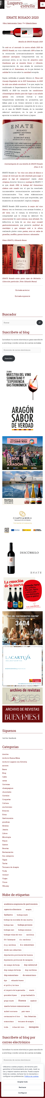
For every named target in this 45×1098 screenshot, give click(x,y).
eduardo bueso (17, 980)
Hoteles (5, 826)
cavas (4, 781)
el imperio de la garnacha (14, 990)
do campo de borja (12, 965)
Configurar (22, 1093)
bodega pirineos (25, 925)
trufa (6, 1027)
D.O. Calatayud (9, 940)
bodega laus (9, 925)
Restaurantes (7, 852)
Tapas (4, 860)
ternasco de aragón (26, 1021)
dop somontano (11, 975)
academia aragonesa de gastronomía (21, 904)
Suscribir (8, 358)
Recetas (5, 848)
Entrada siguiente (22, 296)
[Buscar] (40, 322)
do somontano (29, 975)
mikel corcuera (10, 1011)
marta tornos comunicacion (17, 1006)
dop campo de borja (12, 970)
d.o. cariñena (25, 940)
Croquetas (6, 799)
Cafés (4, 777)
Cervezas (6, 784)
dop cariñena (31, 970)
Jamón (5, 829)
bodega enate (22, 915)
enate (31, 990)
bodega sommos (24, 930)
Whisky (5, 886)
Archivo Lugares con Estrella (14, 762)
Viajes (4, 878)
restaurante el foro (12, 1016)
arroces (5, 766)
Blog (5, 23)
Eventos (5, 811)
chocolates (6, 792)
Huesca (22, 1000)
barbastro (8, 915)
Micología (6, 837)
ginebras (6, 822)
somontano (9, 1021)
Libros (5, 833)
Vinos (19, 23)
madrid (33, 1001)
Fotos (4, 814)
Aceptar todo (22, 1082)
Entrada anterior (22, 290)
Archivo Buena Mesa (11, 758)
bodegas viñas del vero (13, 935)
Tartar (5, 863)
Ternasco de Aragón (10, 867)
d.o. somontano (27, 945)
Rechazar (22, 1087)
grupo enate (9, 1001)
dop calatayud (30, 965)
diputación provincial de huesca (18, 955)
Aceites (5, 754)
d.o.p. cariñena (10, 945)
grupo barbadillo (28, 995)
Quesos (5, 845)
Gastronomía (12, 23)
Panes (4, 841)
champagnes (7, 788)
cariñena (30, 935)
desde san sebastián (12, 950)
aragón (29, 909)
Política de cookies (31, 1076)
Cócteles (5, 796)
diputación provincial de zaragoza (18, 960)
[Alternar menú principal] (42, 4)
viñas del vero (18, 1027)
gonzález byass (10, 995)
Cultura (5, 803)
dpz (5, 980)
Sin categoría (8, 856)
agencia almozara (12, 909)
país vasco (26, 1011)
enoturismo (7, 807)
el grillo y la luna (11, 985)
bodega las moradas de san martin (18, 920)
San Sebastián (30, 1016)
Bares (4, 769)
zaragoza (34, 1026)
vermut (5, 875)
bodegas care (9, 930)
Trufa (4, 871)
